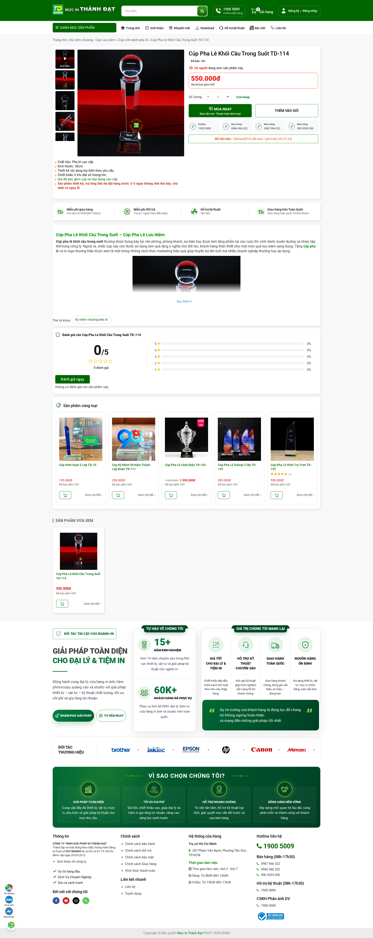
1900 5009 (268, 890)
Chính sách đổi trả (138, 850)
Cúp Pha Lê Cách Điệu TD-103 (185, 465)
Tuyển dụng (133, 893)
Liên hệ (280, 28)
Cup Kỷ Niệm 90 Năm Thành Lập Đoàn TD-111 (131, 467)
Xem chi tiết (93, 495)
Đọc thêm (183, 301)
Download (207, 28)
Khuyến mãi (181, 28)
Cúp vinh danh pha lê (133, 40)
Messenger (9, 917)
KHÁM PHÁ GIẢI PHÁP (76, 715)
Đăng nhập (310, 11)
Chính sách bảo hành (140, 844)
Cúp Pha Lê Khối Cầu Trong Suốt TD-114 (180, 40)
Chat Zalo (9, 905)
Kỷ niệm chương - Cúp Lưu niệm (92, 40)
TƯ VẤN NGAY (114, 715)
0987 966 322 (270, 864)
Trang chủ (132, 28)
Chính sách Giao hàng (140, 864)
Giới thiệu (157, 28)
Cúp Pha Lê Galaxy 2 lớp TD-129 (237, 467)
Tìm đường (9, 893)
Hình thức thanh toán (140, 871)
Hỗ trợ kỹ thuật (234, 28)
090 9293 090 (270, 875)
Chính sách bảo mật (139, 857)
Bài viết (259, 28)
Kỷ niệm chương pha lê (91, 320)
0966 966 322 (270, 869)
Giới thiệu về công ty (71, 862)
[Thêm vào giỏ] (65, 495)
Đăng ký (293, 11)
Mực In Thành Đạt (190, 933)
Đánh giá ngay (72, 379)
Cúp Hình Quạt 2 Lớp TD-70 (77, 465)
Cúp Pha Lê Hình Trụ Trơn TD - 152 (291, 467)
